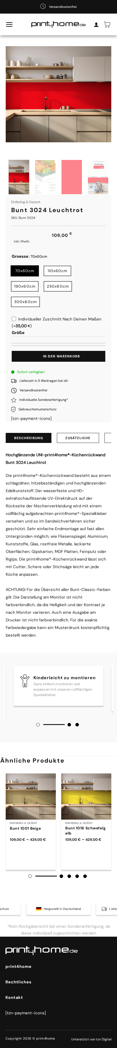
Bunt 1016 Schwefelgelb (85, 830)
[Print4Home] (58, 24)
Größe (18, 332)
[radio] (24, 271)
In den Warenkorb (61, 356)
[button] (9, 24)
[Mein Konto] (96, 24)
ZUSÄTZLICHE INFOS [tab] (77, 439)
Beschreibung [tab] (28, 438)
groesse (20, 256)
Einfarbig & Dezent (25, 202)
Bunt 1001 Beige (25, 828)
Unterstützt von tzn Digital (91, 1039)
